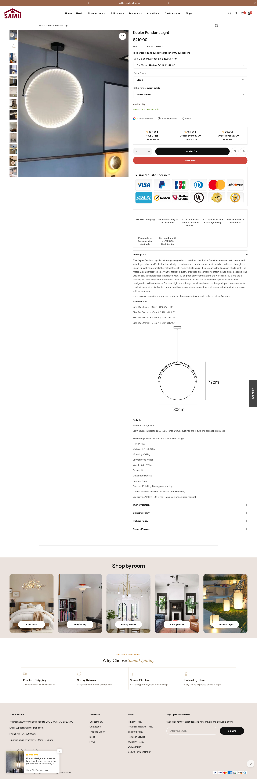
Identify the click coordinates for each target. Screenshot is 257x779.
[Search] (229, 13)
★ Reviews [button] (253, 393)
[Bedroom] (32, 603)
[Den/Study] (80, 603)
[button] (88, 3)
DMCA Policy (134, 746)
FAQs (92, 741)
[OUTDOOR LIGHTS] (225, 603)
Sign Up (232, 730)
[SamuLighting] (12, 13)
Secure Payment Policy (139, 751)
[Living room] (177, 603)
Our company (96, 721)
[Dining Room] (128, 603)
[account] (236, 13)
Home (42, 25)
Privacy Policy (135, 721)
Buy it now (190, 160)
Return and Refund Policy (140, 726)
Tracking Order (97, 731)
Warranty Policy (136, 741)
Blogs (92, 736)
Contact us (95, 726)
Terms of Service (136, 736)
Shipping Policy (135, 731)
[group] (73, 103)
